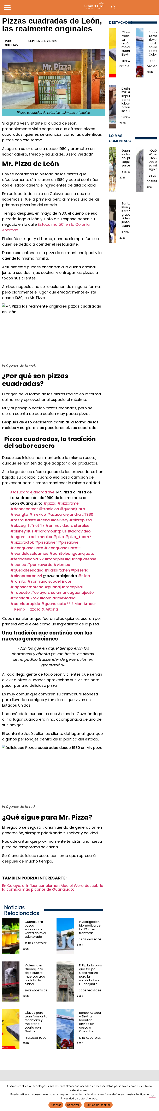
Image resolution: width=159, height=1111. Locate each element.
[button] (7, 7)
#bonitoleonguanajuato (71, 553)
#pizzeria (79, 570)
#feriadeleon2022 (27, 559)
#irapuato (20, 592)
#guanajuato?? (55, 603)
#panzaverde (39, 564)
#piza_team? (78, 536)
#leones (18, 564)
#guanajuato (72, 508)
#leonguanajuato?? (62, 547)
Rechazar (73, 1104)
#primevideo (57, 525)
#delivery (59, 520)
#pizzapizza (80, 520)
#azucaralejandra (64, 514)
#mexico (37, 514)
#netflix (37, 525)
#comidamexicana (58, 598)
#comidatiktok (24, 598)
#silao (84, 575)
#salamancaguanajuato (71, 592)
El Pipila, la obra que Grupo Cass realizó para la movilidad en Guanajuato (90, 974)
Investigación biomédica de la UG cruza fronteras (90, 927)
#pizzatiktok (22, 542)
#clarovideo (79, 531)
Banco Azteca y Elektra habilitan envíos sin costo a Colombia (90, 1021)
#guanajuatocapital (64, 586)
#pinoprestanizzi (26, 575)
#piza (58, 536)
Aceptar (56, 1104)
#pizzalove (68, 542)
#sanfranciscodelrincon (49, 581)
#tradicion (49, 508)
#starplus (80, 525)
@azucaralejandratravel (32, 492)
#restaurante (23, 520)
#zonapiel (54, 559)
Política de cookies (98, 1104)
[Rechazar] (152, 1096)
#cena (43, 520)
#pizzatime (68, 503)
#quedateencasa (26, 570)
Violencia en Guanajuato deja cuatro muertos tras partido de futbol (35, 974)
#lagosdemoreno (26, 586)
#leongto (19, 514)
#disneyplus (21, 531)
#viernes (61, 564)
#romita (18, 581)
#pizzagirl (19, 525)
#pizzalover (46, 542)
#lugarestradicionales (31, 536)
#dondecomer (24, 508)
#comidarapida (25, 603)
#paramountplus (50, 531)
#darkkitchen (57, 570)
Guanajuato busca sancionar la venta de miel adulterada (35, 929)
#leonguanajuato (26, 547)
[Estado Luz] (79, 6)
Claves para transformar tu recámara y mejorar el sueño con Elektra (36, 1021)
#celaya (39, 592)
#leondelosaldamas (29, 553)
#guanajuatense (80, 559)
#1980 (87, 514)
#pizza (49, 503)
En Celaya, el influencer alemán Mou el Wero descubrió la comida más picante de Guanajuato (52, 887)
